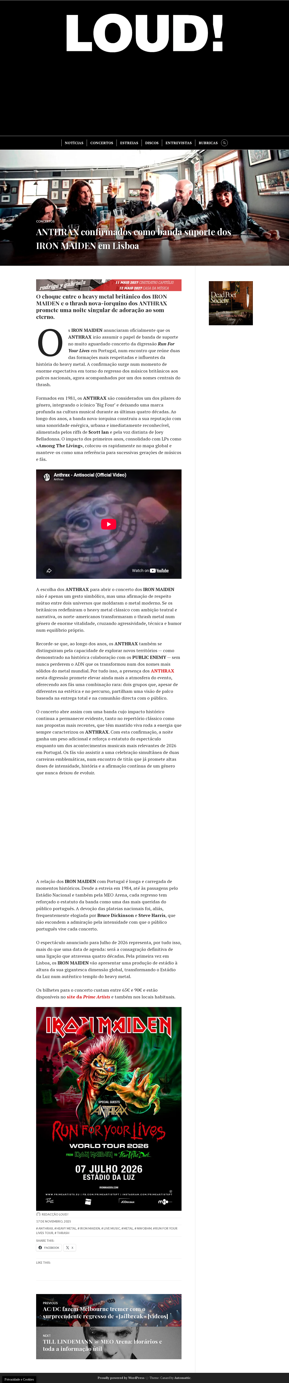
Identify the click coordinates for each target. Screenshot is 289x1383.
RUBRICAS (208, 142)
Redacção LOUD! (55, 1214)
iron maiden (90, 1228)
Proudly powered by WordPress (121, 1378)
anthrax (45, 1228)
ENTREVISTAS (178, 142)
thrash (63, 1233)
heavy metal (66, 1228)
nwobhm (144, 1228)
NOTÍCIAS (74, 142)
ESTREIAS (129, 142)
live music (112, 1228)
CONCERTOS (101, 142)
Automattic (182, 1378)
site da (88, 997)
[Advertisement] (144, 97)
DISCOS (151, 142)
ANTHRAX (162, 671)
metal (128, 1228)
